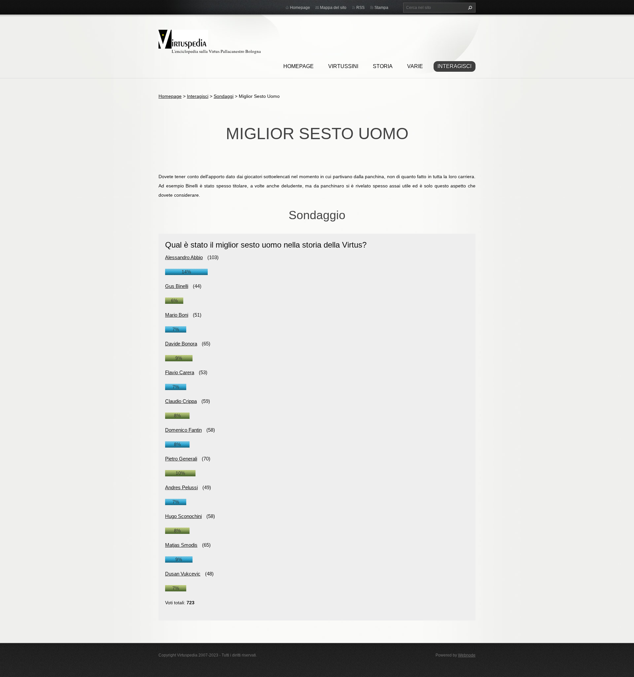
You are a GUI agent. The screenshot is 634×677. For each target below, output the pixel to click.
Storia (383, 66)
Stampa (381, 7)
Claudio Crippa (181, 401)
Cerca (469, 8)
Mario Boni (176, 315)
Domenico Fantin (183, 430)
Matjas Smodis (181, 545)
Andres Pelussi (181, 487)
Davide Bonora (181, 343)
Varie (415, 66)
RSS (360, 7)
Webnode (467, 655)
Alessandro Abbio (184, 257)
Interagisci (455, 66)
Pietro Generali (181, 458)
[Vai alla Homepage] (183, 38)
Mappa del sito (333, 7)
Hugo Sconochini (183, 516)
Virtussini (343, 66)
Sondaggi (223, 96)
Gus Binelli (176, 286)
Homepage (298, 66)
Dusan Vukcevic (182, 574)
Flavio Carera (179, 372)
